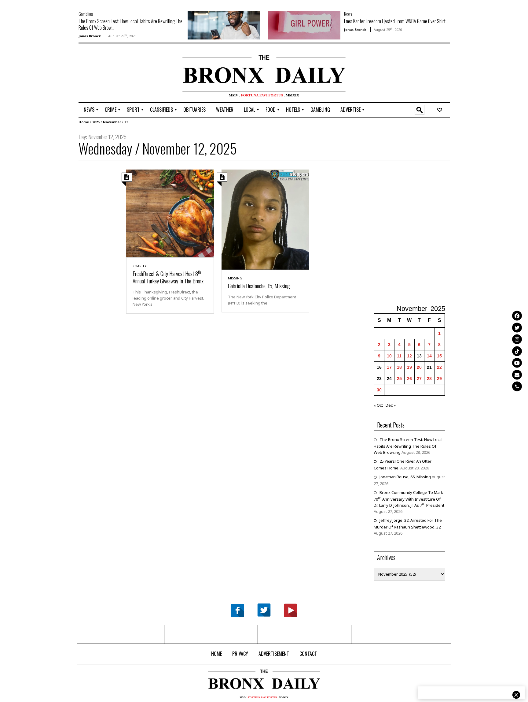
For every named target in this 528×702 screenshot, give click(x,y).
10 (389, 355)
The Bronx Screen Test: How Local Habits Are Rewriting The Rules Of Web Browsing (408, 446)
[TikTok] (517, 351)
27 (419, 378)
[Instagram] (517, 339)
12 (409, 355)
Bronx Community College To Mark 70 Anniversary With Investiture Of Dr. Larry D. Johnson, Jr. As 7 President (409, 499)
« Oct (378, 405)
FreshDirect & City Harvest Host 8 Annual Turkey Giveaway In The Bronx (168, 277)
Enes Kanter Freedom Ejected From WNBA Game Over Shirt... (396, 21)
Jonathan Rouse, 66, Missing (405, 477)
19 (409, 367)
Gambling (86, 13)
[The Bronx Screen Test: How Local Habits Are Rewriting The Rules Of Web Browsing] (224, 24)
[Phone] (517, 386)
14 (429, 355)
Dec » (391, 405)
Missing (235, 278)
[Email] (517, 374)
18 (399, 367)
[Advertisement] (114, 74)
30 (379, 389)
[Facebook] (517, 316)
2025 (96, 122)
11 (399, 355)
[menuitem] (89, 110)
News (348, 13)
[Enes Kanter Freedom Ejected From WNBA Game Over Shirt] (304, 24)
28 (429, 378)
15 (439, 355)
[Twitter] (517, 327)
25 (399, 378)
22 (439, 367)
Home (84, 122)
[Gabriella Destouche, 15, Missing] (265, 219)
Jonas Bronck (90, 36)
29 (439, 378)
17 (389, 367)
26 (409, 378)
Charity (140, 265)
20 (419, 367)
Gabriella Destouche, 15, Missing (259, 285)
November (112, 122)
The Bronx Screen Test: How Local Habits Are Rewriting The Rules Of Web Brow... (130, 24)
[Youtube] (517, 363)
